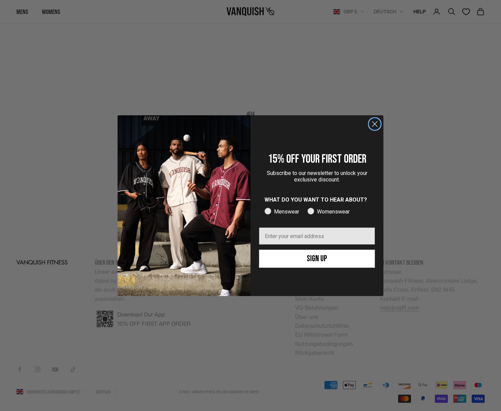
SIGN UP (317, 258)
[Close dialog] (375, 124)
